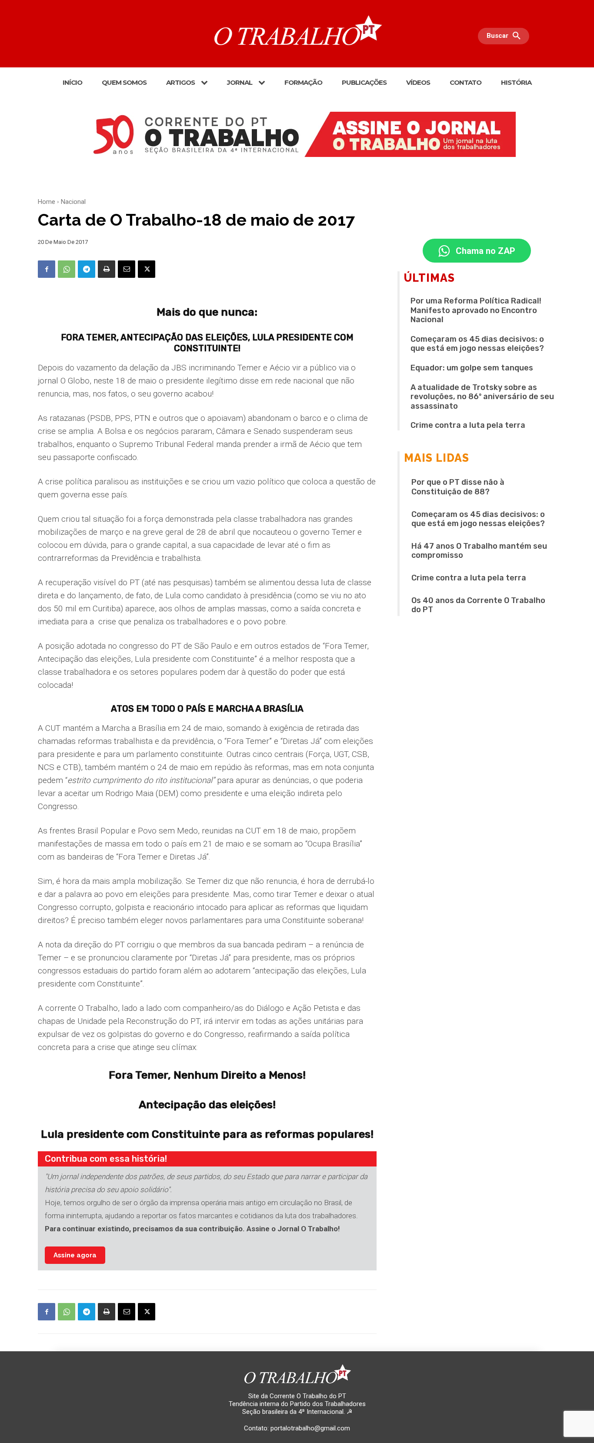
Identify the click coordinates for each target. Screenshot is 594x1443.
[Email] (126, 269)
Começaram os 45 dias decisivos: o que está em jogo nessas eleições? (477, 343)
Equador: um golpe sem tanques (471, 368)
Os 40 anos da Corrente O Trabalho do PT (478, 605)
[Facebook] (46, 269)
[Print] (106, 269)
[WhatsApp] (66, 269)
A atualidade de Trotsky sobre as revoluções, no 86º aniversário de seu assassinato (482, 397)
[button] (506, 36)
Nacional (73, 202)
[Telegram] (86, 269)
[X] (146, 269)
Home (46, 202)
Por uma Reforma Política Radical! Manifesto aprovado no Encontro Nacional (475, 310)
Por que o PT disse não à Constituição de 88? (457, 487)
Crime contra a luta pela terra (467, 425)
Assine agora (75, 1255)
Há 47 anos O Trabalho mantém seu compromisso (479, 550)
